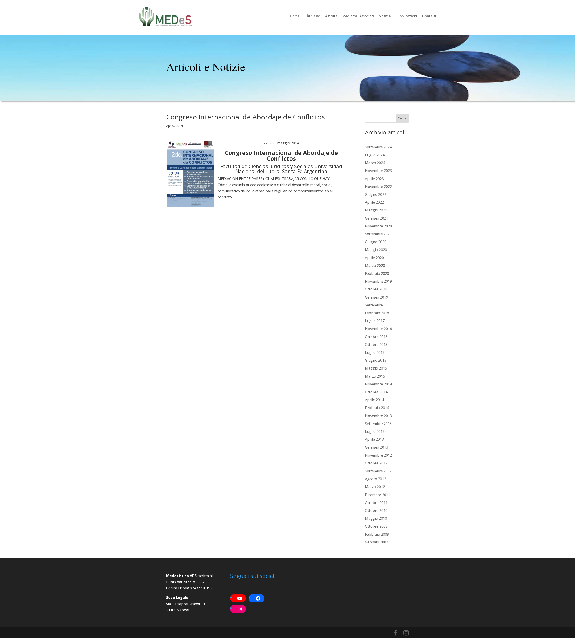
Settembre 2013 (378, 423)
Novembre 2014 (378, 384)
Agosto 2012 (375, 478)
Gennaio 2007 (376, 542)
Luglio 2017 (375, 320)
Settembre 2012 (378, 471)
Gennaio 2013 (376, 447)
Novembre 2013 (378, 415)
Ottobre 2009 (376, 526)
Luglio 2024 (375, 154)
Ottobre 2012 (376, 463)
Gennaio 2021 (376, 218)
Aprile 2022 (374, 202)
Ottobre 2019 (376, 289)
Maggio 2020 (376, 249)
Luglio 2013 (375, 431)
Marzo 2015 (375, 376)
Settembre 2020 (378, 233)
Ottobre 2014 (376, 391)
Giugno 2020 (375, 241)
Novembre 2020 (378, 226)
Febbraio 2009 (377, 534)
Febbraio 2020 (377, 273)
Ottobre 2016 (376, 336)
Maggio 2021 (376, 210)
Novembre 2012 (378, 455)
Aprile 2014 (374, 399)
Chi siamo (312, 16)
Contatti (429, 16)
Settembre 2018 (378, 305)
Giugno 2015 (375, 360)
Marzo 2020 (375, 265)
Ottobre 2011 (376, 502)
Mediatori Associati (358, 16)
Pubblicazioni (406, 16)
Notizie (385, 16)
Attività (331, 16)
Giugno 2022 (375, 194)
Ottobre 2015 (376, 344)
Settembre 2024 (378, 147)
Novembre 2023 (378, 170)
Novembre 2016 (378, 328)
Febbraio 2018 (377, 312)
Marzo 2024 (375, 162)
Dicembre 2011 (377, 494)
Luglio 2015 (375, 352)
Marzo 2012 (375, 486)
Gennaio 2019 (376, 297)
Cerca (402, 118)
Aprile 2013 (374, 439)
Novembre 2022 (378, 186)
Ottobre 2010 (376, 510)
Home (294, 16)
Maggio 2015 (376, 368)
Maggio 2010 (376, 518)
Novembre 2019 (378, 281)
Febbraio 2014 (377, 407)
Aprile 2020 (374, 257)
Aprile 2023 (374, 178)
